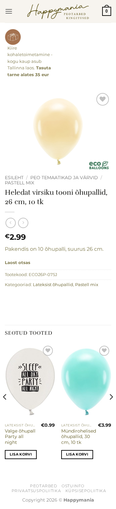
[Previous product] (23, 223)
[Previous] (5, 410)
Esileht (14, 177)
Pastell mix (19, 182)
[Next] (111, 410)
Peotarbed (43, 485)
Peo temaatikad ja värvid (64, 177)
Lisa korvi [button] (21, 454)
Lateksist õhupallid (53, 284)
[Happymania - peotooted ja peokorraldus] (58, 11)
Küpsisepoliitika (85, 490)
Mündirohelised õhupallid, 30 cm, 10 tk (78, 436)
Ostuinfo (73, 485)
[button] (9, 11)
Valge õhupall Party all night (20, 436)
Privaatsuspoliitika (36, 490)
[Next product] (10, 223)
